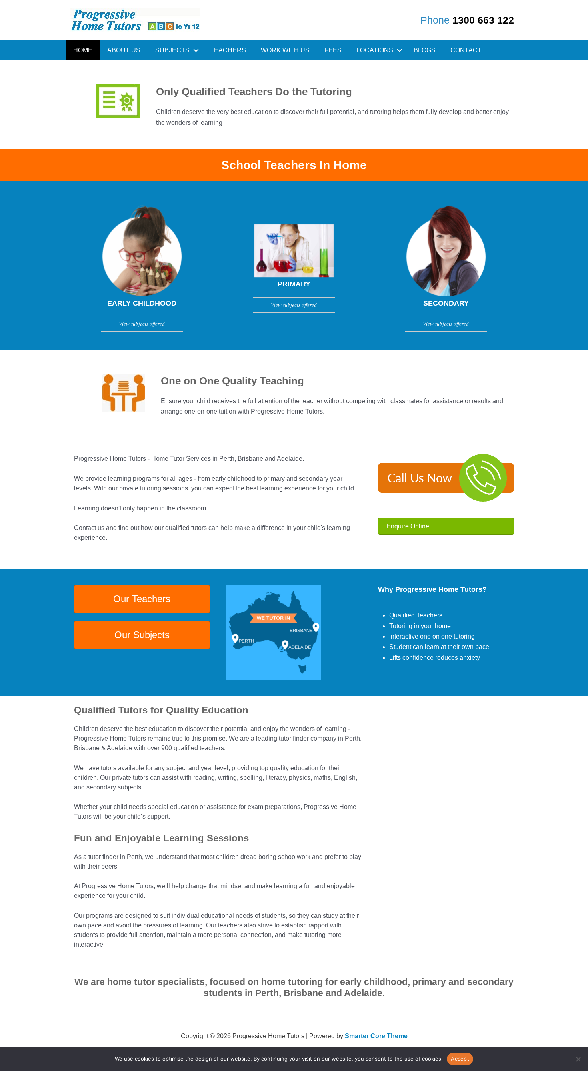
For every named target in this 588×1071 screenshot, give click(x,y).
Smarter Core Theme (376, 1036)
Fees (333, 50)
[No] (578, 1059)
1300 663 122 (483, 20)
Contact (466, 50)
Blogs (425, 50)
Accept (460, 1058)
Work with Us (285, 50)
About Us (123, 50)
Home (82, 50)
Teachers (228, 50)
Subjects (172, 50)
